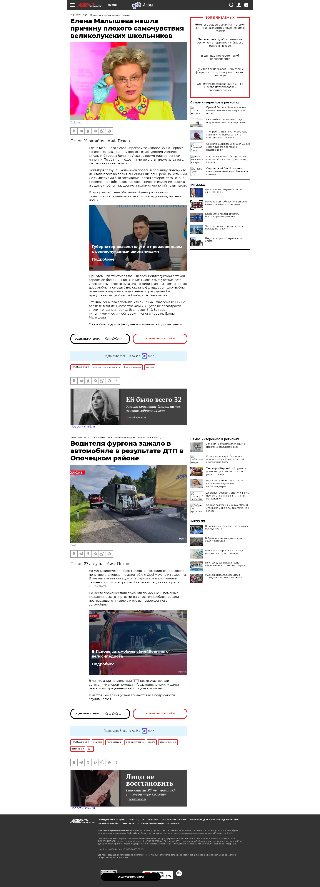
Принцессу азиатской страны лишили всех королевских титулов (225, 564)
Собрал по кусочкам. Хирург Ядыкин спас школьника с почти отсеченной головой (227, 508)
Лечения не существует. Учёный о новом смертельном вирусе (225, 445)
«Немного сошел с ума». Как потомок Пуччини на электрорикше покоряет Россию (220, 28)
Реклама (153, 820)
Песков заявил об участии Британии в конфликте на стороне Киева (226, 203)
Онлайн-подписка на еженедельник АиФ (214, 820)
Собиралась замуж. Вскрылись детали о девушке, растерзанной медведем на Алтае (225, 459)
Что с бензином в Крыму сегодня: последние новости (224, 227)
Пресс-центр (136, 820)
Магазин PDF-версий (174, 820)
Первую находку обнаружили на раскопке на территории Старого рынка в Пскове (220, 42)
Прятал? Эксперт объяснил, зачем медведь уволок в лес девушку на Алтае (226, 110)
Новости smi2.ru (82, 426)
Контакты (128, 823)
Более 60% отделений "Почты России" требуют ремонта (222, 215)
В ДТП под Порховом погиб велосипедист (220, 57)
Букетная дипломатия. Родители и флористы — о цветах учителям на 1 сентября (220, 72)
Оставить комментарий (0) (160, 339)
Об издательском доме (111, 820)
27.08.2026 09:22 (79, 437)
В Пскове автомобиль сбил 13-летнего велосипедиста (130, 653)
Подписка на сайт (108, 823)
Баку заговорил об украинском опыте (223, 239)
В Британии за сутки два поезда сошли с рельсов (223, 539)
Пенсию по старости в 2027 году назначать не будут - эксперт (224, 551)
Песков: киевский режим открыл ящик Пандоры (224, 190)
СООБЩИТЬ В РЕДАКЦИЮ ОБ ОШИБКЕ (159, 823)
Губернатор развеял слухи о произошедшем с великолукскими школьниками (137, 249)
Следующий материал (131, 877)
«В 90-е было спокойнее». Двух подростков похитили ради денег (225, 121)
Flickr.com (76, 122)
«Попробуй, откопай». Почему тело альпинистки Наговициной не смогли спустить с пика (226, 134)
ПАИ (73, 545)
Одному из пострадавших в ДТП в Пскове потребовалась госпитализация (220, 87)
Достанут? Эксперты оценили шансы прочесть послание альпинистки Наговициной (227, 495)
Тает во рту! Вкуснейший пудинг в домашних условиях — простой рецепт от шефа (226, 471)
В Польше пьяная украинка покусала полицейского (227, 527)
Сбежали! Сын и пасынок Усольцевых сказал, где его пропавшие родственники (228, 146)
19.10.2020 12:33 (78, 15)
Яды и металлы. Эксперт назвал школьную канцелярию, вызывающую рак (224, 483)
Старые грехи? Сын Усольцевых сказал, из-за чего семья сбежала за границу (227, 171)
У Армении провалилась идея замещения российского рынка (223, 576)
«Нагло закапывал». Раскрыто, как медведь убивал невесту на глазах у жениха (227, 159)
